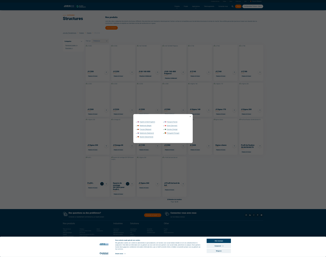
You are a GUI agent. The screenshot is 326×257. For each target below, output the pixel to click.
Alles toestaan (219, 241)
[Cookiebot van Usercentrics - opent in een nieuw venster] (104, 253)
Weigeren (219, 251)
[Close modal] (190, 116)
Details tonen (119, 253)
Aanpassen (218, 246)
